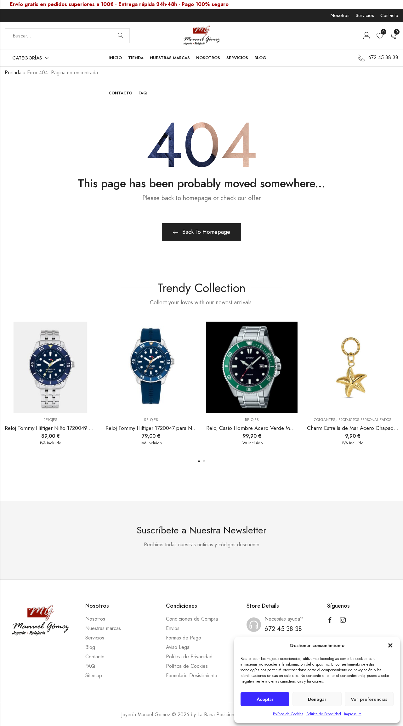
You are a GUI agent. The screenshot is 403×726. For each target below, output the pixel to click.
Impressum (352, 714)
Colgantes (324, 420)
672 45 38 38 (283, 628)
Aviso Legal (178, 647)
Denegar (317, 699)
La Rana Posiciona (217, 714)
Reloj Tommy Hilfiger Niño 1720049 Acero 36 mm (63, 428)
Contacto (389, 15)
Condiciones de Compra (192, 618)
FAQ (90, 666)
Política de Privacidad (323, 714)
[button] (390, 645)
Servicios (365, 15)
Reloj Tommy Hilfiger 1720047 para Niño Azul (158, 428)
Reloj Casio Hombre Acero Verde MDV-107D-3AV (263, 428)
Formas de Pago (183, 637)
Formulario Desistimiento (191, 675)
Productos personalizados (364, 420)
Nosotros (340, 15)
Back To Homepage (206, 232)
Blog (90, 647)
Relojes (50, 420)
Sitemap (93, 675)
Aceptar (265, 699)
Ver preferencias (369, 699)
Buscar (120, 36)
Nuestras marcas (103, 628)
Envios (172, 628)
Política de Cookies (288, 714)
